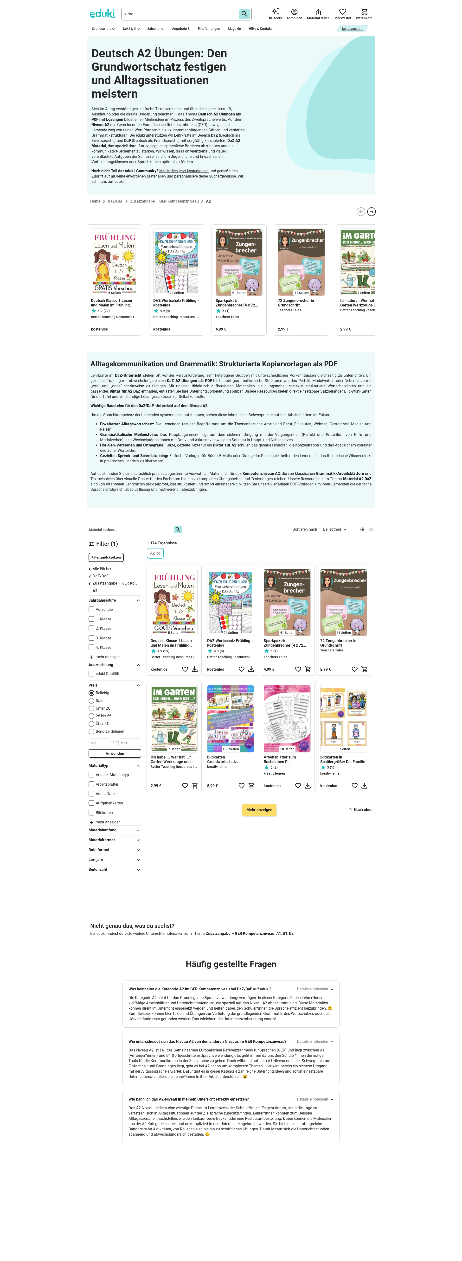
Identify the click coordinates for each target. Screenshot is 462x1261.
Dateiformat (99, 849)
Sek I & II (129, 29)
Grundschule (101, 29)
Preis (93, 685)
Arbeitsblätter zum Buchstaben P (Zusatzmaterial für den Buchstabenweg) (284, 759)
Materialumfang (102, 830)
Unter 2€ (103, 708)
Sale (99, 700)
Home (95, 201)
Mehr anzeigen (259, 810)
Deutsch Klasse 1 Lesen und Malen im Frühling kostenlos (111, 302)
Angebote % (181, 29)
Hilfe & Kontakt (260, 29)
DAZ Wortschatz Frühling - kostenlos (176, 302)
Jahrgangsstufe (102, 600)
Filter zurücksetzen (106, 557)
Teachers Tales (227, 317)
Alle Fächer (102, 569)
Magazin (234, 29)
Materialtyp (98, 765)
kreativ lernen (217, 767)
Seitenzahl (98, 869)
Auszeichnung (101, 664)
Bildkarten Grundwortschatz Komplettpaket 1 (222, 759)
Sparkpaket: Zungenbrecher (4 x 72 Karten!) (235, 302)
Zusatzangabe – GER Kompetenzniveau (116, 583)
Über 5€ (102, 723)
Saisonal (153, 29)
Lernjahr (96, 859)
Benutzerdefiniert (110, 731)
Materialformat (102, 840)
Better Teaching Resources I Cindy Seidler (123, 317)
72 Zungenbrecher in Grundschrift (296, 302)
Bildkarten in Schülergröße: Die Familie (342, 759)
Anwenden (115, 753)
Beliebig (102, 693)
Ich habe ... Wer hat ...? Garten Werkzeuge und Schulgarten (360, 302)
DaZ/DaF (101, 576)
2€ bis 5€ (103, 716)
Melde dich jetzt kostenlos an (184, 171)
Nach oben (363, 809)
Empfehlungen (209, 29)
